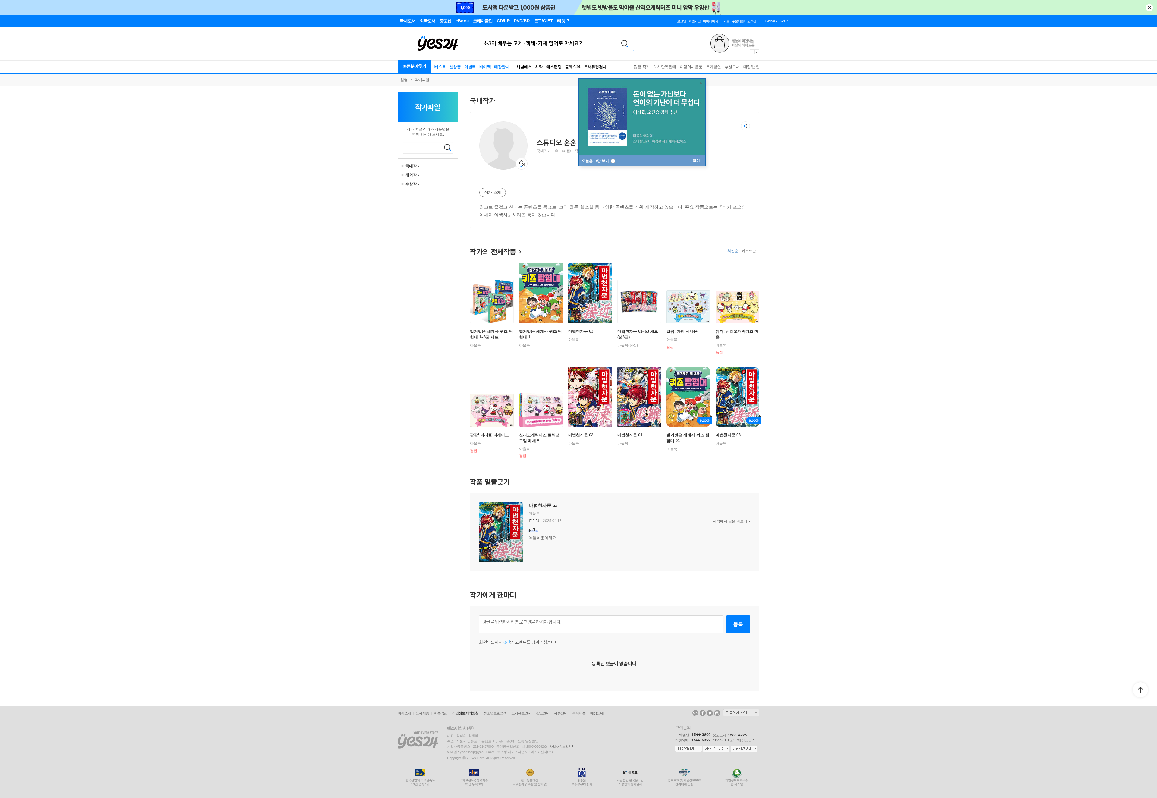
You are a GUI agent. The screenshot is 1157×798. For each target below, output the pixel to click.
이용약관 (440, 713)
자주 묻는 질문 (716, 749)
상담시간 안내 (744, 749)
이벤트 (470, 66)
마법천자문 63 (580, 331)
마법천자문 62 (580, 435)
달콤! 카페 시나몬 (682, 331)
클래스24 (572, 66)
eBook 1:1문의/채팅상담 (732, 740)
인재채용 (422, 713)
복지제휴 (578, 713)
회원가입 (694, 21)
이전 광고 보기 (752, 52)
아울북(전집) (627, 345)
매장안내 (501, 66)
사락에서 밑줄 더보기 (730, 521)
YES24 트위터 (710, 713)
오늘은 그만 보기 (596, 161)
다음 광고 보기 (757, 52)
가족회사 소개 (741, 712)
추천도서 (732, 66)
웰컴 (404, 80)
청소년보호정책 (494, 713)
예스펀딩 (553, 66)
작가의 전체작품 (493, 251)
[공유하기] (745, 126)
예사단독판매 (665, 66)
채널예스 (523, 66)
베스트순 (749, 251)
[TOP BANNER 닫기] (1149, 7)
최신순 (732, 251)
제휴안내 (560, 713)
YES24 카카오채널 (695, 713)
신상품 (455, 66)
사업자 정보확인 (560, 746)
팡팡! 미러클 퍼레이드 (489, 435)
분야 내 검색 (447, 147)
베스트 (440, 66)
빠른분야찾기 (414, 66)
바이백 (485, 66)
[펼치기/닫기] (403, 166)
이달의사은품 (691, 66)
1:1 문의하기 (688, 749)
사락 (539, 66)
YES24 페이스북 (703, 713)
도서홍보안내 (521, 713)
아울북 (475, 345)
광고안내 (542, 713)
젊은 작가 (642, 66)
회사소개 (404, 713)
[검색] (625, 43)
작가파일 (422, 80)
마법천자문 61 (629, 435)
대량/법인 (751, 66)
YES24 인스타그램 (717, 713)
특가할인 (713, 66)
